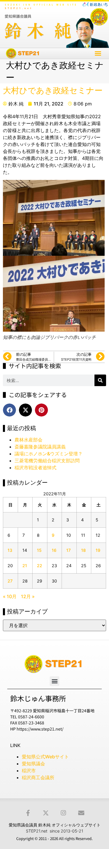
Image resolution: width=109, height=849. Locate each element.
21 (24, 565)
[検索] (100, 380)
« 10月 (10, 596)
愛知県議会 (33, 763)
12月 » (28, 596)
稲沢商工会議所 (38, 777)
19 (98, 550)
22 (39, 565)
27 (10, 580)
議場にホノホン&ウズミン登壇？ (49, 454)
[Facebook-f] (28, 813)
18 (83, 550)
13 (10, 550)
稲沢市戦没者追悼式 (35, 467)
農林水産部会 (28, 440)
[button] (98, 53)
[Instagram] (63, 813)
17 (68, 550)
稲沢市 (29, 770)
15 (39, 550)
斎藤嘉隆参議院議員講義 (40, 447)
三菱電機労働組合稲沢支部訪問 (47, 460)
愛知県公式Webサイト (45, 756)
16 (54, 550)
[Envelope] (81, 813)
